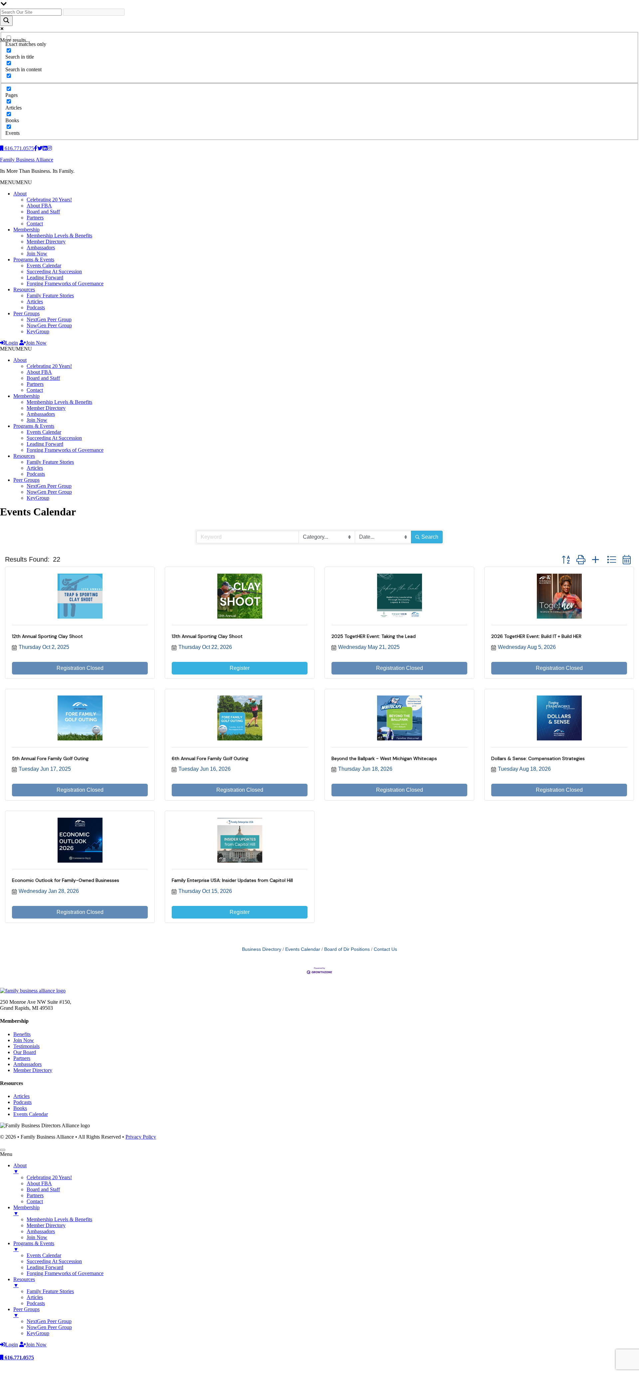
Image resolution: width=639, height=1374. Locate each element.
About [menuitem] (20, 1168)
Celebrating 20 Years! (49, 199)
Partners (35, 217)
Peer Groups (26, 313)
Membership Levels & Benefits (59, 235)
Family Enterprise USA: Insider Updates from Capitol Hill (232, 880)
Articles (35, 301)
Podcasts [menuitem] (36, 1303)
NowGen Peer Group (49, 325)
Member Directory (46, 241)
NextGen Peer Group (49, 319)
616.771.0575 (18, 1357)
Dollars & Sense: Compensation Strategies (538, 758)
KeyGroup (38, 331)
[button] (16, 182)
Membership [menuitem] (26, 1210)
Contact (35, 223)
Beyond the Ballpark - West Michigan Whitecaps (384, 758)
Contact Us (385, 949)
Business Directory (261, 949)
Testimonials (26, 1046)
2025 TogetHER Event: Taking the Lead (373, 636)
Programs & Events (33, 259)
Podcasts (36, 307)
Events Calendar (44, 265)
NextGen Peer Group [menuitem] (49, 1321)
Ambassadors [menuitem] (41, 1231)
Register (240, 668)
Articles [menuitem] (35, 1297)
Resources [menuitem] (24, 1282)
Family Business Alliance (26, 159)
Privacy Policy (140, 1137)
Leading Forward (45, 277)
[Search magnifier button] (6, 21)
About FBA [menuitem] (39, 1183)
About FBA (39, 205)
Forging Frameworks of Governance (65, 283)
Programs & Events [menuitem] (33, 1246)
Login (11, 343)
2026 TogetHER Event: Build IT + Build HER (536, 636)
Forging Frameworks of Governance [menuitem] (65, 1273)
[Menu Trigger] (2, 1150)
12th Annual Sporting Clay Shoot (47, 636)
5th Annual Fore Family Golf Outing (50, 758)
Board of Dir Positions (347, 949)
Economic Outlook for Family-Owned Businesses (65, 880)
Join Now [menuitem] (37, 1237)
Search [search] (429, 537)
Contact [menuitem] (35, 1201)
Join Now (37, 253)
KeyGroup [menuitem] (38, 1333)
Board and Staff (43, 211)
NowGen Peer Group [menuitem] (49, 1327)
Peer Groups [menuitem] (26, 1312)
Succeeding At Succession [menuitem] (54, 1261)
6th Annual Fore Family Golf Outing (210, 758)
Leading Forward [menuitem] (45, 1267)
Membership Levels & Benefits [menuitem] (59, 1219)
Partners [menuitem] (35, 1195)
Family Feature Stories (50, 295)
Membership (26, 229)
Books (20, 1108)
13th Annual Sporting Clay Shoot (207, 636)
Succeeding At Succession (54, 271)
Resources (24, 289)
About (20, 193)
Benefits (22, 1034)
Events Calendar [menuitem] (44, 1255)
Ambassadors (41, 247)
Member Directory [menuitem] (46, 1225)
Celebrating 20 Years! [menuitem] (49, 1177)
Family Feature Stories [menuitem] (50, 1291)
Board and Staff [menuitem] (43, 1189)
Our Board (24, 1052)
